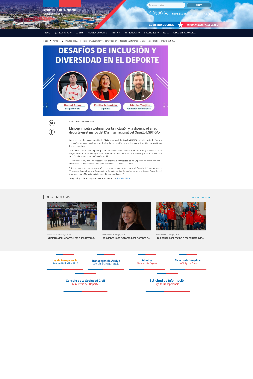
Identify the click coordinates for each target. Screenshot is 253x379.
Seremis (79, 33)
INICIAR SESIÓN (179, 14)
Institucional (131, 33)
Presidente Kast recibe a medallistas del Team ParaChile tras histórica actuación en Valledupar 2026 (179, 238)
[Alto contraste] (210, 14)
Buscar (199, 5)
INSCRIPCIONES (123, 178)
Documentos (150, 33)
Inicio (47, 33)
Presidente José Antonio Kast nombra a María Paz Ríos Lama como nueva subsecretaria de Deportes (125, 238)
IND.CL (166, 33)
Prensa (114, 33)
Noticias (56, 41)
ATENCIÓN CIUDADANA (97, 33)
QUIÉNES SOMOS (62, 33)
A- (193, 14)
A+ (199, 14)
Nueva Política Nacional (184, 33)
